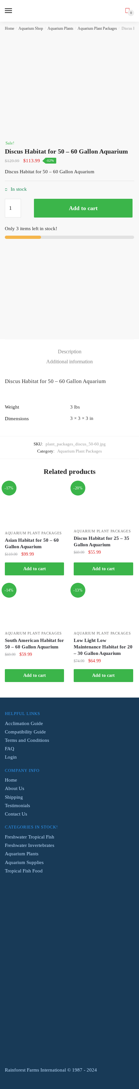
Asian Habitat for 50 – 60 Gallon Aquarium (32, 543)
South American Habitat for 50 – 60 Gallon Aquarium (34, 643)
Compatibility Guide (25, 731)
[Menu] (9, 11)
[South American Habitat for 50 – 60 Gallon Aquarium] (34, 607)
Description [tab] (69, 351)
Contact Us (16, 814)
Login (11, 757)
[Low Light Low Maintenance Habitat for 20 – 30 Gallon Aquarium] (103, 607)
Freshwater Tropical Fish (29, 836)
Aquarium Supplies (24, 862)
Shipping (14, 797)
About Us (14, 788)
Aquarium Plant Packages (97, 28)
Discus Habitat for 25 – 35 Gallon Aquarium (101, 541)
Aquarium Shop (30, 28)
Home (9, 28)
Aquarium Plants (60, 28)
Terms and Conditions (27, 740)
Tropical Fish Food (24, 870)
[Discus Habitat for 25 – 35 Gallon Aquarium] (103, 505)
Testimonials (17, 805)
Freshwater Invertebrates (29, 845)
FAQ (9, 748)
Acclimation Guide (24, 723)
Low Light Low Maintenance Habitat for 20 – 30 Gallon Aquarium (103, 647)
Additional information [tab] (69, 361)
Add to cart (83, 208)
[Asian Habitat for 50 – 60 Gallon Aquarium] (34, 506)
